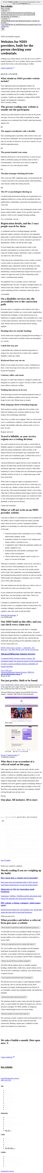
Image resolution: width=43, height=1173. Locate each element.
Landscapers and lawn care (17, 14)
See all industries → (13, 16)
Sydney (16, 21)
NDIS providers (10, 1128)
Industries (5, 11)
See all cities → (10, 1148)
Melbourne (10, 21)
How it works (5, 8)
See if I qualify (6, 860)
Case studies (5, 24)
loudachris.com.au (7, 1171)
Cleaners (28, 14)
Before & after (13, 24)
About (35, 24)
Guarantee (29, 24)
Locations (5, 19)
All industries (9, 1102)
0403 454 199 (6, 1080)
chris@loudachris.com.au (10, 1078)
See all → (8, 1130)
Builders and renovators (13, 1123)
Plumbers (16, 13)
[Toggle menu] (3, 29)
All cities (8, 1103)
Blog (20, 24)
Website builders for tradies (14, 1162)
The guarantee (9, 1094)
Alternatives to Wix (11, 1166)
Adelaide (4, 21)
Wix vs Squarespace (11, 1156)
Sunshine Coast (30, 21)
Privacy (7, 1109)
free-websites (7, 6)
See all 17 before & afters (9, 755)
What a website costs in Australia (16, 1158)
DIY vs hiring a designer (13, 1164)
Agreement (8, 1107)
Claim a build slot (6, 68)
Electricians (23, 13)
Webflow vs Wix (10, 1160)
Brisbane (22, 21)
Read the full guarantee (8, 615)
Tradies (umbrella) (7, 13)
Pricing (24, 24)
